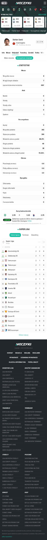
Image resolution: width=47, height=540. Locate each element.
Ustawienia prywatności (29, 357)
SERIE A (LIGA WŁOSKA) (9, 394)
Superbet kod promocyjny (34, 509)
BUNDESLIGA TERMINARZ (32, 435)
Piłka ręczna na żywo (32, 462)
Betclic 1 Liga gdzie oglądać (11, 436)
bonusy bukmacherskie (10, 526)
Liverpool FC (29, 378)
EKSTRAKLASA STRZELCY (9, 468)
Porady (27, 475)
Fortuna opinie (7, 499)
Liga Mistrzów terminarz (33, 412)
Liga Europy (6, 375)
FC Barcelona (29, 372)
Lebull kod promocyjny (33, 522)
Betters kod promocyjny (11, 522)
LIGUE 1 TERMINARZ (30, 438)
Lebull (4, 519)
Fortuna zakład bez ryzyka (34, 519)
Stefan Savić (16, 31)
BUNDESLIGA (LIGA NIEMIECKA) (11, 397)
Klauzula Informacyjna (17, 362)
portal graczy (33, 362)
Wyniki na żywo (7, 15)
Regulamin (36, 353)
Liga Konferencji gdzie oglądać (10, 440)
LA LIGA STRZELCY (7, 475)
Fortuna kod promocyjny (33, 499)
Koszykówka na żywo (32, 468)
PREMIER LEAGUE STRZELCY (10, 471)
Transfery (23, 52)
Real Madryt (29, 375)
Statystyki (25, 31)
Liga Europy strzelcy (9, 462)
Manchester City (30, 395)
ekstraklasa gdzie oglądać (11, 424)
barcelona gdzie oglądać (11, 412)
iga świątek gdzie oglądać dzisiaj (11, 419)
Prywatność (14, 357)
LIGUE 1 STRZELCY (7, 485)
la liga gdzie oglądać (9, 415)
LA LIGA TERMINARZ (31, 428)
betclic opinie (29, 506)
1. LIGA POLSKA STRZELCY (10, 488)
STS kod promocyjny (32, 496)
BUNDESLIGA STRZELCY (9, 481)
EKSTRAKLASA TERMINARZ (33, 422)
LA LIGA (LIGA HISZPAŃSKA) (10, 390)
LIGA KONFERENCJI (8, 378)
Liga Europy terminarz (32, 415)
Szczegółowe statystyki (24, 58)
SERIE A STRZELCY (7, 478)
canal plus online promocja (12, 427)
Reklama (27, 353)
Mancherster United (31, 382)
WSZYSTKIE (42, 15)
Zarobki (31, 52)
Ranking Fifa (29, 471)
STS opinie (5, 496)
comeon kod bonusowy (33, 526)
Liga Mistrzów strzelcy (10, 458)
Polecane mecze (30, 478)
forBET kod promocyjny (10, 506)
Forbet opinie (7, 513)
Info (3, 52)
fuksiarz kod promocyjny (11, 516)
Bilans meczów (9, 58)
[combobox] (40, 42)
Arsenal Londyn (30, 388)
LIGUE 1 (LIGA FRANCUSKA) (10, 400)
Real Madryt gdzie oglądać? (12, 509)
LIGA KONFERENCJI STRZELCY (11, 465)
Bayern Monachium (31, 385)
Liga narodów (7, 403)
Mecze (8, 52)
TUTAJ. (30, 221)
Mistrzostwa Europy (32, 485)
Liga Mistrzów (7, 372)
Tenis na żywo (29, 465)
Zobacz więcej (23, 335)
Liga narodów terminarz (33, 441)
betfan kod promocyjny (33, 513)
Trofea (37, 52)
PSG (26, 398)
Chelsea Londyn (30, 391)
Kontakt (10, 353)
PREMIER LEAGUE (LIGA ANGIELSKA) (9, 386)
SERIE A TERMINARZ (31, 431)
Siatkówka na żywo (31, 458)
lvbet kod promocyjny (32, 516)
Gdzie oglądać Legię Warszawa (9, 446)
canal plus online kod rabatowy (9, 431)
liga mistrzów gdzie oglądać (34, 488)
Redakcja (18, 353)
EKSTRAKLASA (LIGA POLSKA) (11, 382)
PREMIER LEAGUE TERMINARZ (33, 425)
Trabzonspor (6, 31)
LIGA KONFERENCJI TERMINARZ (34, 418)
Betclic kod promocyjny (33, 503)
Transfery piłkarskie (32, 481)
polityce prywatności (7, 537)
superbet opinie (7, 503)
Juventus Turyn (30, 401)
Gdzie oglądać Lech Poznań (11, 450)
